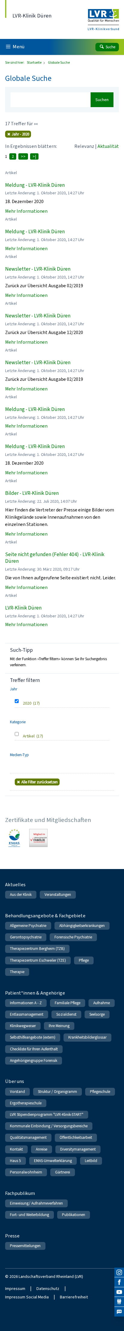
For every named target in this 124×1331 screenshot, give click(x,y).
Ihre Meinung (59, 1025)
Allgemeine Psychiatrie (28, 925)
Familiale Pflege (67, 1002)
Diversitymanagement (78, 1149)
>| (34, 156)
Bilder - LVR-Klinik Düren (32, 493)
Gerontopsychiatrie (26, 937)
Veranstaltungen (58, 894)
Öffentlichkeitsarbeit (76, 1137)
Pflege (84, 960)
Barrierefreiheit (74, 1297)
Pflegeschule (100, 1091)
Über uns (14, 1081)
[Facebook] (119, 1282)
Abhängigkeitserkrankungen (82, 925)
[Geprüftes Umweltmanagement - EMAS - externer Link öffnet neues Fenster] (14, 838)
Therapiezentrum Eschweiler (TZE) (38, 960)
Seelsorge (97, 1014)
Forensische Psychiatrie (73, 937)
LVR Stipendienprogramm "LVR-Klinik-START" (46, 1114)
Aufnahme (101, 1002)
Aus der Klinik (21, 894)
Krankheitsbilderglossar (87, 1037)
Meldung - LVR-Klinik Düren (35, 185)
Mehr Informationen (26, 211)
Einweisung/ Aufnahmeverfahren (36, 1203)
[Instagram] (119, 1272)
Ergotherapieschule (26, 1103)
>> (23, 156)
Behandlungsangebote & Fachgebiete (45, 915)
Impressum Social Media (27, 1297)
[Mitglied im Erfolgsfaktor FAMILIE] (38, 838)
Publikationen (73, 1214)
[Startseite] (103, 15)
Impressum (15, 1288)
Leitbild (91, 1160)
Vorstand (17, 1091)
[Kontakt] (119, 1302)
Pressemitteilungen (25, 1245)
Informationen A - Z (26, 1002)
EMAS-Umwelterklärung (53, 1160)
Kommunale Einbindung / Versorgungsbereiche (49, 1126)
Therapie (17, 971)
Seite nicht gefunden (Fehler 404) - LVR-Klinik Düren (54, 558)
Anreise (41, 1149)
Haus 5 (15, 1160)
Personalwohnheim (26, 1172)
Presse (12, 1236)
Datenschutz (47, 1288)
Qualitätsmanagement (28, 1137)
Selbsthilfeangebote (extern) (32, 1037)
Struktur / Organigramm (57, 1091)
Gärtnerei (62, 1172)
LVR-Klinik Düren (23, 607)
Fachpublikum (20, 1193)
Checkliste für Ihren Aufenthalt (34, 1049)
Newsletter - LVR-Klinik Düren (37, 269)
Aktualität (108, 146)
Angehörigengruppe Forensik (33, 1060)
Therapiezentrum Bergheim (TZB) (37, 948)
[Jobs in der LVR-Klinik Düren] (119, 1312)
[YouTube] (119, 1292)
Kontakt (16, 1149)
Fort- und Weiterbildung (29, 1214)
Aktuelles (15, 884)
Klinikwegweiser (23, 1025)
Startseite (34, 62)
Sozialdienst (66, 1014)
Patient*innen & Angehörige (35, 993)
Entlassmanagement (26, 1014)
